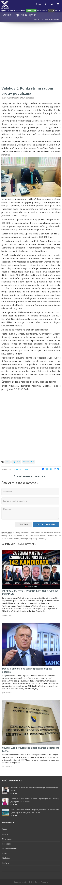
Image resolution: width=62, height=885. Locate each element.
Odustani (23, 524)
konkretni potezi (28, 462)
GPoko (58, 10)
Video (10, 10)
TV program (19, 10)
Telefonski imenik (9, 849)
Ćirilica (38, 4)
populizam (16, 462)
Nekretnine (31, 10)
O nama (5, 853)
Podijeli (48, 469)
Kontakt (5, 863)
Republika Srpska (20, 469)
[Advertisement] (31, 54)
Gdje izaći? (42, 10)
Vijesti (3, 10)
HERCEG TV (38, 20)
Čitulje (51, 10)
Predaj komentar (46, 524)
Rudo (7, 462)
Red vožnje (6, 844)
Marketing (6, 858)
